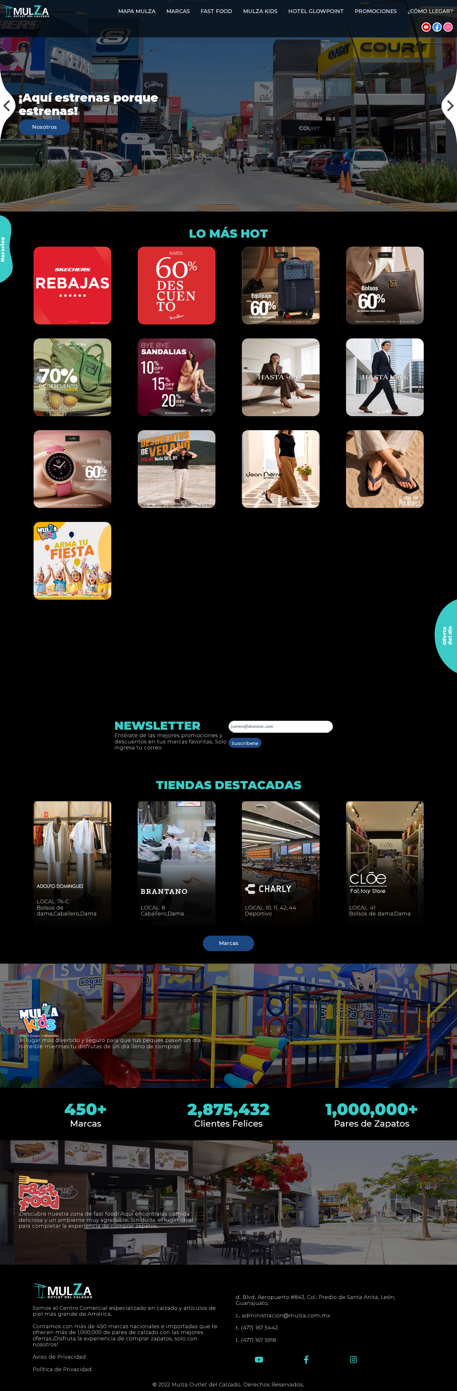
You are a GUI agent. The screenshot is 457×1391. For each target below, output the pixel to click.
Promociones (376, 11)
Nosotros (44, 127)
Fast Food (216, 11)
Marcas (178, 11)
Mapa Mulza (136, 11)
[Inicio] (25, 11)
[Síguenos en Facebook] (437, 27)
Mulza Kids (260, 11)
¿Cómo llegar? (430, 11)
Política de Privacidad (62, 1369)
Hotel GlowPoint (316, 11)
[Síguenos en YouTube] (426, 27)
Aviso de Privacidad (59, 1357)
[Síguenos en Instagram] (448, 27)
